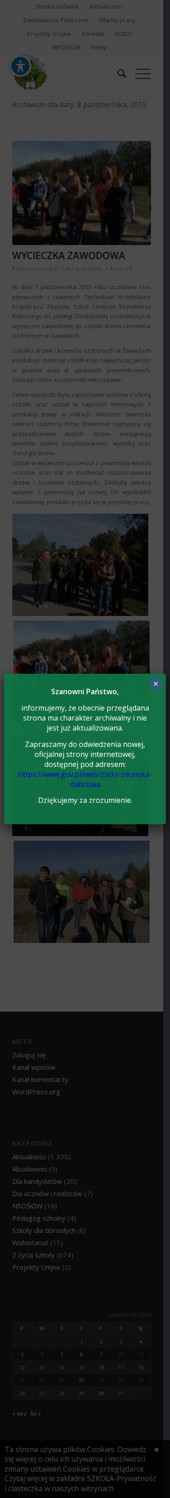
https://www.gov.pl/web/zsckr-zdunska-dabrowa (85, 779)
